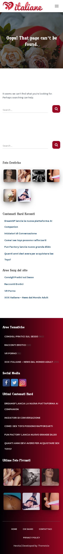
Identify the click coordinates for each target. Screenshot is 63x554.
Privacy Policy (31, 537)
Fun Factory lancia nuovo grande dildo (27, 247)
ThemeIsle (43, 546)
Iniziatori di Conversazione (20, 233)
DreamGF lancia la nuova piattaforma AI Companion (31, 406)
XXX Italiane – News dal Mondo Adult (26, 297)
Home (14, 529)
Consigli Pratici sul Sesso (19, 277)
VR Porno (10, 291)
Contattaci (45, 529)
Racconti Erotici (13, 284)
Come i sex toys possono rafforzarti (25, 240)
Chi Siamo (28, 529)
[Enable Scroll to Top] (56, 547)
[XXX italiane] (24, 6)
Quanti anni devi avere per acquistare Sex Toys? (31, 446)
